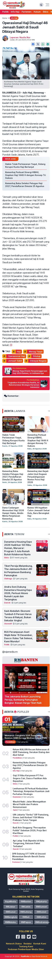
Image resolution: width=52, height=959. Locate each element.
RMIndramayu (42, 922)
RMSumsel (41, 906)
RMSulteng (25, 912)
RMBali (26, 917)
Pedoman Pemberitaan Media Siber (26, 949)
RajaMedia (10, 901)
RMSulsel (41, 912)
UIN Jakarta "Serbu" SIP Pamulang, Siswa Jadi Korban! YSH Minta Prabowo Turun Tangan (31, 817)
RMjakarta (41, 901)
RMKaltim (41, 917)
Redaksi (28, 943)
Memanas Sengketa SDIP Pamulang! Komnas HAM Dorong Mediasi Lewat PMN (26, 736)
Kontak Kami (39, 943)
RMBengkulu (11, 917)
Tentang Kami (26, 946)
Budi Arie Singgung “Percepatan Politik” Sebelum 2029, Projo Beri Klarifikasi (30, 830)
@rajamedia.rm (10, 651)
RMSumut (10, 912)
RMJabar (10, 906)
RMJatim (26, 906)
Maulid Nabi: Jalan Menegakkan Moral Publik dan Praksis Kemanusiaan (29, 804)
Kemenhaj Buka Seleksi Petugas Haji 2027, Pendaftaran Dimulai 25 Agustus (30, 765)
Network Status (14, 943)
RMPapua (26, 922)
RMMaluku (10, 922)
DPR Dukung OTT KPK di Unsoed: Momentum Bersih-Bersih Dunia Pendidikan (29, 856)
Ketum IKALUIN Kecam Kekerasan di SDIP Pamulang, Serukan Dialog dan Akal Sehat (31, 752)
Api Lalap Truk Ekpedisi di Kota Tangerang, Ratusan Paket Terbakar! (28, 843)
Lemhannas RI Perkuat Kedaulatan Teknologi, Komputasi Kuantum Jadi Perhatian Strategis (31, 791)
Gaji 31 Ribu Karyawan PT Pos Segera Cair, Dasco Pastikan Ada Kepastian (30, 778)
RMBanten (26, 901)
